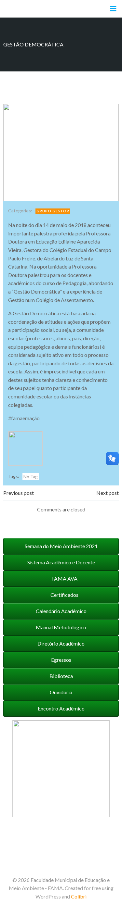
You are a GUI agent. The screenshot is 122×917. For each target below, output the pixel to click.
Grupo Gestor (52, 211)
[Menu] (113, 8)
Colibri (79, 896)
